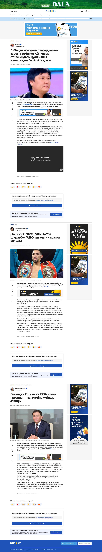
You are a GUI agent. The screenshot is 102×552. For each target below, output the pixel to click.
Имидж (48, 15)
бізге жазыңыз (35, 176)
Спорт (12, 224)
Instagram (57, 214)
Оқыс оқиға (42, 15)
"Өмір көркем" (28, 104)
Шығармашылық (22, 15)
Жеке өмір (30, 15)
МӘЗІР (15, 11)
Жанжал (36, 15)
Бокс (16, 224)
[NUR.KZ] (51, 11)
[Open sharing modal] (12, 115)
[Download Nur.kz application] (51, 4)
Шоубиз (12, 15)
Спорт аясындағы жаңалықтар (23, 385)
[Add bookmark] (12, 120)
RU (82, 11)
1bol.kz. (46, 287)
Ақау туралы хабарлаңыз (68, 543)
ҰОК (50, 449)
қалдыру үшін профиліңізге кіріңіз (44, 200)
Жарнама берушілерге (84, 543)
